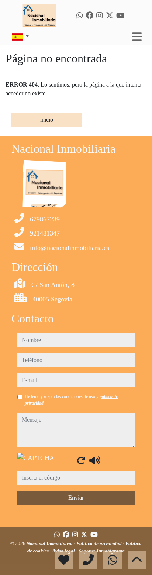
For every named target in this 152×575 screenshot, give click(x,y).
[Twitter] (109, 15)
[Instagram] (99, 15)
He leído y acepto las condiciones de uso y (71, 400)
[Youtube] (120, 15)
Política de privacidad (99, 543)
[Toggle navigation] (137, 37)
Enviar (76, 497)
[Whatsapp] (79, 15)
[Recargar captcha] (81, 460)
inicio (46, 119)
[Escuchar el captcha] (95, 460)
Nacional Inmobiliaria (50, 543)
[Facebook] (89, 15)
